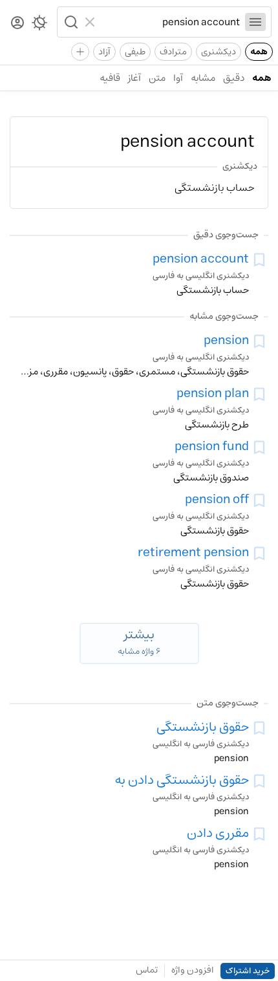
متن (157, 78)
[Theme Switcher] (39, 25)
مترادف (173, 51)
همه (259, 51)
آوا (178, 78)
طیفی (135, 51)
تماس (147, 970)
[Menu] (255, 22)
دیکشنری (218, 51)
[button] (70, 22)
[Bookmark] (259, 260)
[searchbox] (170, 22)
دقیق (233, 78)
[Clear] (91, 22)
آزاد (104, 51)
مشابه (203, 78)
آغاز (134, 78)
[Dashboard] (17, 24)
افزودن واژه (192, 970)
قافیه (110, 78)
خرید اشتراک (248, 971)
